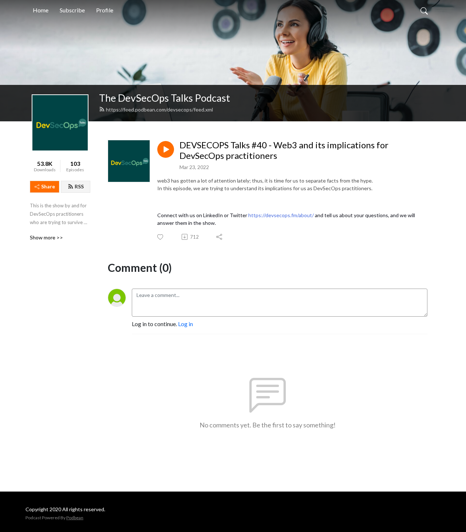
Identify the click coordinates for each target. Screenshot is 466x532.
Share (48, 186)
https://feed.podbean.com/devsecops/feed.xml (159, 109)
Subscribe (72, 10)
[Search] (424, 10)
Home (40, 10)
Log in (185, 323)
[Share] (220, 236)
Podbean (74, 517)
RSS (79, 186)
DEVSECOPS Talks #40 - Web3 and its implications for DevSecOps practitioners (283, 150)
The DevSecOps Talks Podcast (164, 98)
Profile (104, 10)
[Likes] (161, 237)
